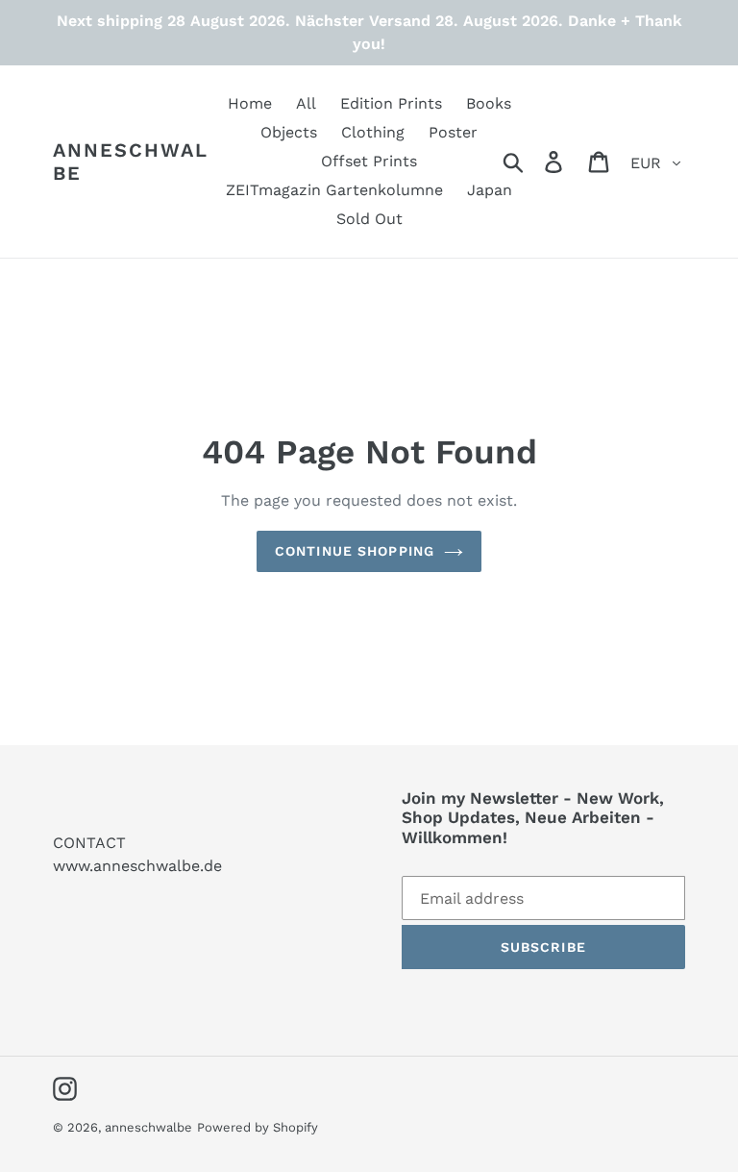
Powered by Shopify (257, 1127)
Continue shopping (354, 551)
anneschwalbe (131, 161)
